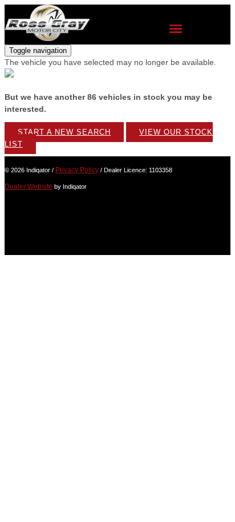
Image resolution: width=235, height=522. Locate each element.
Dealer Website (28, 187)
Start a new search (64, 132)
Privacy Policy (77, 170)
